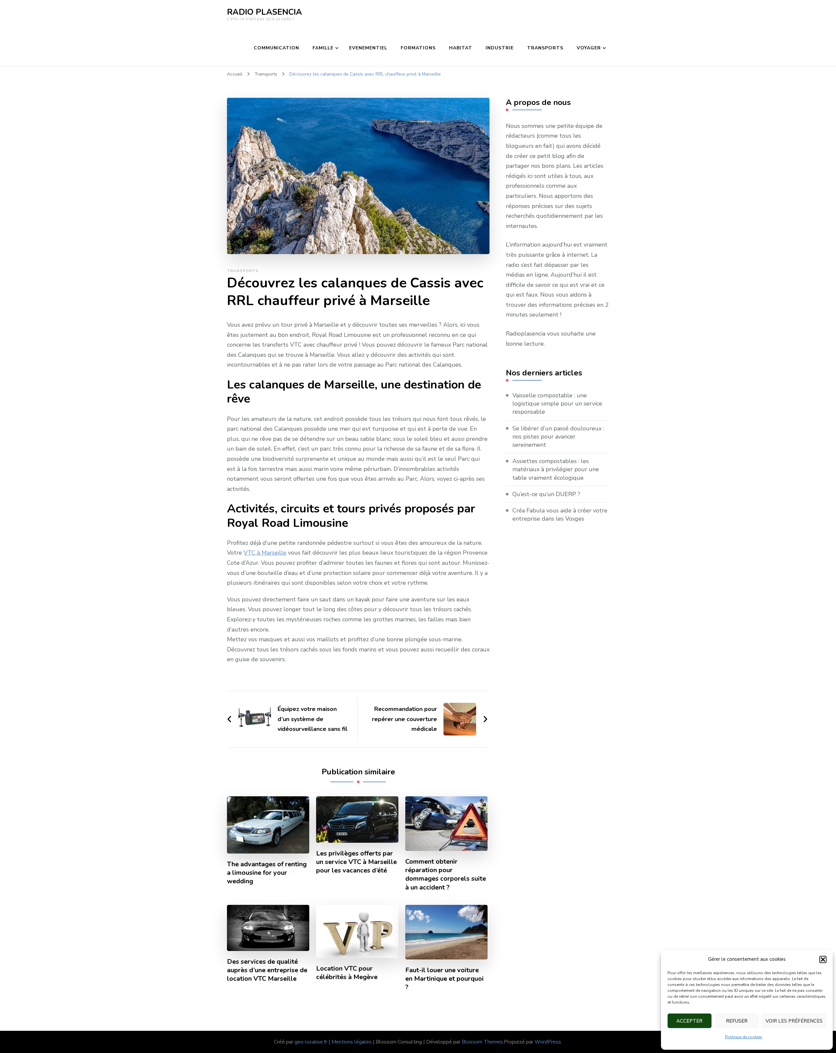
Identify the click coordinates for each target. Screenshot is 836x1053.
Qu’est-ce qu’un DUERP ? (546, 494)
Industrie (500, 48)
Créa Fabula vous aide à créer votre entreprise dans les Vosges (559, 515)
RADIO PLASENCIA (264, 12)
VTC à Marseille (265, 553)
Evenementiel (368, 48)
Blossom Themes (482, 1041)
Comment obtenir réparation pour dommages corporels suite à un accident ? (445, 874)
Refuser (737, 1021)
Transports (545, 48)
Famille (323, 48)
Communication (276, 48)
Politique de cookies (743, 1037)
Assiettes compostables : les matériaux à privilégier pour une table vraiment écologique (555, 469)
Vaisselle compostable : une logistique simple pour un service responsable (557, 403)
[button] (823, 959)
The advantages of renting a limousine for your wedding (267, 873)
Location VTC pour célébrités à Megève (347, 972)
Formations (418, 48)
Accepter (689, 1021)
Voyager (589, 48)
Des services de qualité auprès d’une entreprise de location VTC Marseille (267, 970)
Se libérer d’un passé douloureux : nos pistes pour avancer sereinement (558, 436)
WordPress (548, 1041)
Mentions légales (351, 1041)
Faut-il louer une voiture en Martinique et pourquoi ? (444, 979)
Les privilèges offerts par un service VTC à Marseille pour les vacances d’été (356, 862)
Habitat (460, 48)
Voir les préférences (794, 1021)
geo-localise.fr (311, 1041)
